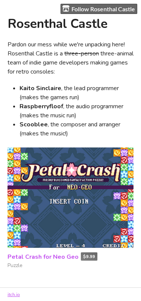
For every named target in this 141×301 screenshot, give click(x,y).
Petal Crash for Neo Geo (43, 257)
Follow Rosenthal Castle (103, 8)
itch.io (14, 294)
